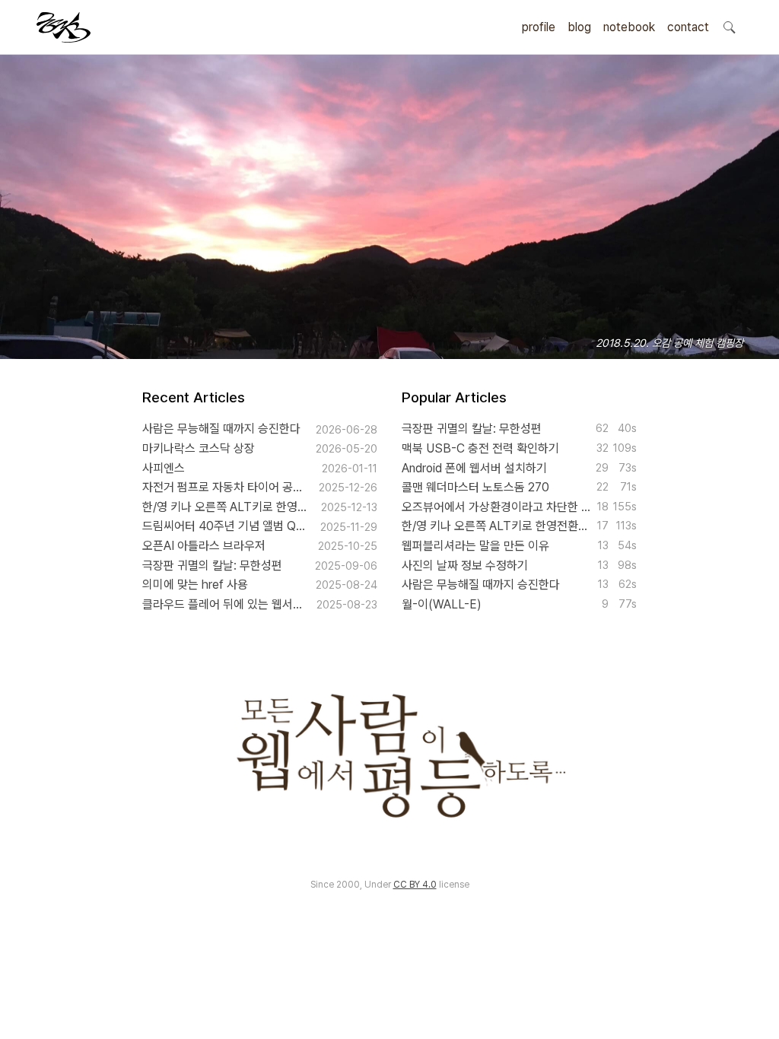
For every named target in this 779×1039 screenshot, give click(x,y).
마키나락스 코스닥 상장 (198, 448)
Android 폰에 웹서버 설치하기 (474, 468)
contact (688, 27)
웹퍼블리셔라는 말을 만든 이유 (475, 546)
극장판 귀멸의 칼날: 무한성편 (212, 565)
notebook (629, 27)
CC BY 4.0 (415, 884)
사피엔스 (163, 468)
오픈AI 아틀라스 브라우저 (203, 546)
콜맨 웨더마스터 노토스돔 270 (475, 487)
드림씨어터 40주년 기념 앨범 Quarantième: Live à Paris (226, 526)
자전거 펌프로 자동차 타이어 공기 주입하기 (225, 487)
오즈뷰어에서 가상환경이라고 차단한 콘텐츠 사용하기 (496, 507)
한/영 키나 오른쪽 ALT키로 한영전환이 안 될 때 (226, 507)
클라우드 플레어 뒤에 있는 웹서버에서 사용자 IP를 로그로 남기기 (224, 604)
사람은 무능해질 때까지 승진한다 (221, 428)
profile (538, 27)
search (728, 26)
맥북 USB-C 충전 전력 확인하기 (480, 448)
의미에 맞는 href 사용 (195, 584)
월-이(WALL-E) (442, 604)
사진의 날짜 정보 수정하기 (465, 565)
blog (579, 27)
